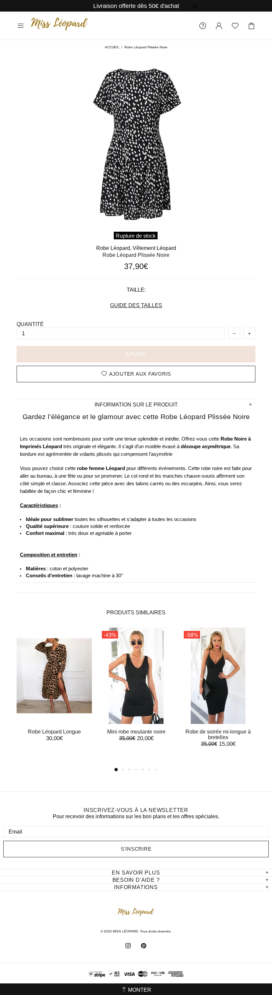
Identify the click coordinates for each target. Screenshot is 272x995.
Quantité (30, 324)
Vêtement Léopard (154, 248)
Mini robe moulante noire (136, 731)
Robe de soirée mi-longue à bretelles (218, 734)
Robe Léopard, (113, 248)
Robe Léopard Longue (54, 731)
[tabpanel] (54, 691)
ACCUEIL (112, 47)
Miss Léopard (59, 26)
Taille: (136, 290)
